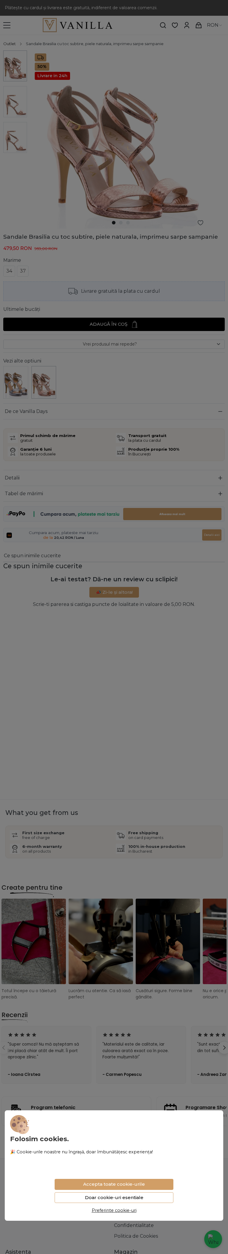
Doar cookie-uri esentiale (114, 1197)
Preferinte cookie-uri (114, 1210)
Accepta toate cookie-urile (114, 1184)
